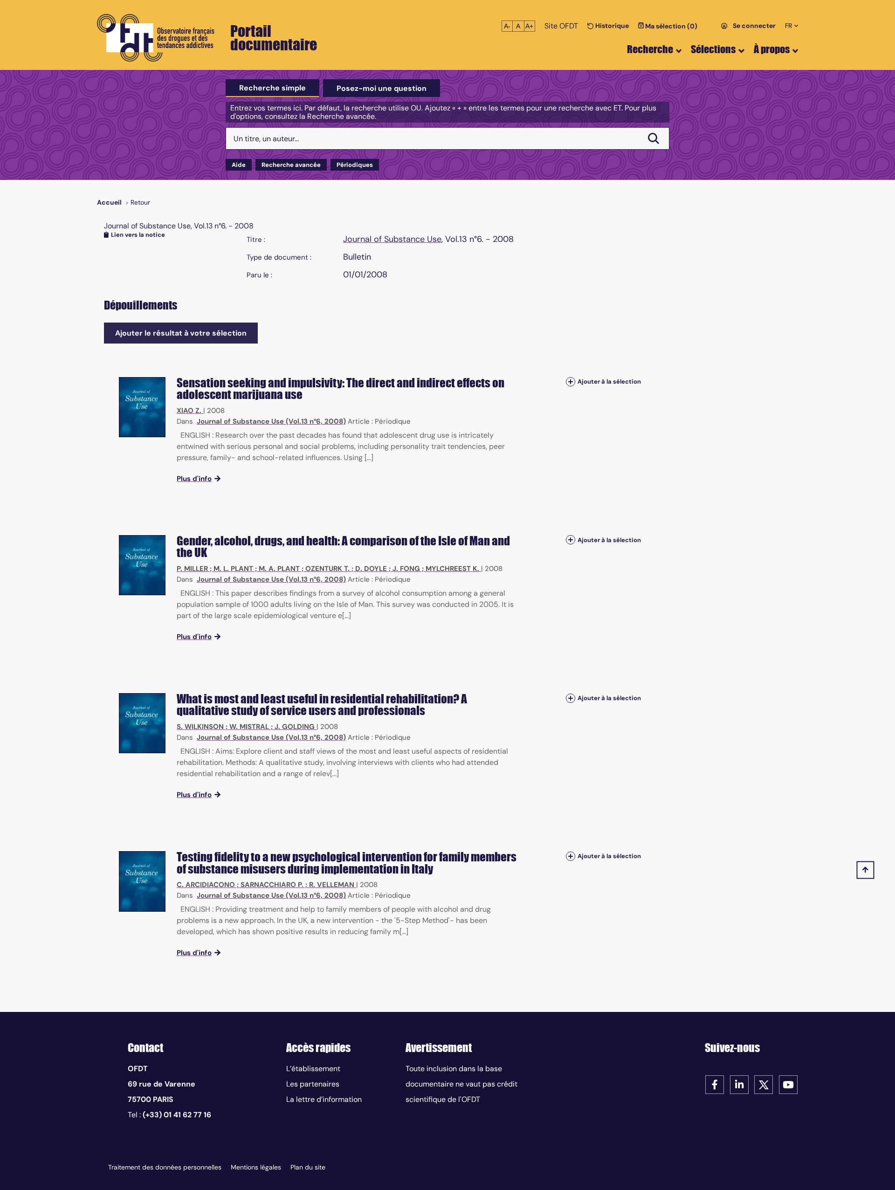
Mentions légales (256, 1167)
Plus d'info (194, 478)
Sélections (713, 49)
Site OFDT (561, 26)
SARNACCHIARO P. (272, 884)
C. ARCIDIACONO (206, 884)
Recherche (650, 49)
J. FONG (406, 568)
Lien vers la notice (138, 235)
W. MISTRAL (249, 726)
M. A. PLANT (279, 568)
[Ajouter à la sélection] (570, 382)
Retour (140, 202)
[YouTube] (788, 1084)
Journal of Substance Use (392, 239)
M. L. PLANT (233, 568)
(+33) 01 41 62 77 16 (177, 1115)
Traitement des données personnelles (164, 1167)
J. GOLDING (295, 726)
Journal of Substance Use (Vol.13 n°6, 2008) (271, 421)
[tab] (272, 88)
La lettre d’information (324, 1099)
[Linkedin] (739, 1084)
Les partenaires (312, 1084)
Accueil (109, 202)
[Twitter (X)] (763, 1084)
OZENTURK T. (327, 568)
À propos (772, 49)
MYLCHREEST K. (452, 568)
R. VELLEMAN (331, 884)
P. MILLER (192, 568)
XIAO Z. (189, 410)
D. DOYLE (371, 568)
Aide (239, 165)
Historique (611, 25)
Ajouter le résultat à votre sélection (181, 333)
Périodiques (355, 165)
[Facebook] (714, 1084)
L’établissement (313, 1068)
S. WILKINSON (200, 726)
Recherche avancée (291, 165)
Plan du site (307, 1167)
